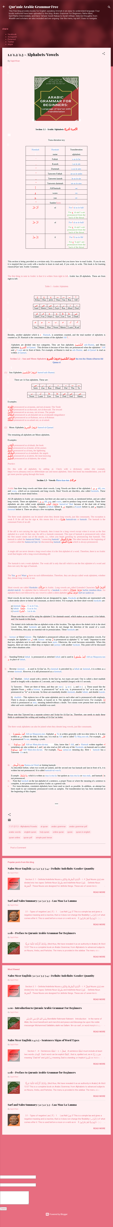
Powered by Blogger (58, 1214)
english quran (30, 832)
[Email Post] (9, 821)
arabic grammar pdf (78, 826)
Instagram (12, 37)
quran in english (83, 832)
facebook (12, 34)
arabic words (15, 832)
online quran (58, 832)
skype (10, 44)
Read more (99, 892)
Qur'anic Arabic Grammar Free (33, 6)
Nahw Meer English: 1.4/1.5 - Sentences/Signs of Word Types (43, 1040)
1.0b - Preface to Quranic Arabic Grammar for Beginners (42, 933)
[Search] (109, 7)
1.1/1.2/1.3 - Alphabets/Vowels (23, 826)
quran (69, 832)
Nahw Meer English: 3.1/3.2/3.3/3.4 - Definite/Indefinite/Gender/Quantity (51, 868)
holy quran (44, 832)
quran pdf (28, 837)
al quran (44, 826)
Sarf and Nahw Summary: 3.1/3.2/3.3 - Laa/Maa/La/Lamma (42, 900)
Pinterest (12, 39)
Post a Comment (18, 847)
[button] (103, 54)
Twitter (11, 42)
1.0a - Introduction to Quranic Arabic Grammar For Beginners (45, 1008)
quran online (14, 837)
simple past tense (44, 837)
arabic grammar (58, 826)
